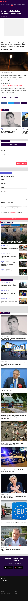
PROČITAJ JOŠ (6, 312)
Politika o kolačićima (5, 593)
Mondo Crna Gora (5, 583)
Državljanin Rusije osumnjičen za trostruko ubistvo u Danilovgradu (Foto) (9, 131)
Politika (5, 8)
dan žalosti (5, 97)
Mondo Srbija (4, 580)
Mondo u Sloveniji (7, 280)
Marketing (17, 589)
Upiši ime (3, 150)
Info (2, 8)
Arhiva (16, 593)
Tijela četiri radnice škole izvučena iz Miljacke (12, 85)
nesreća (16, 97)
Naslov (3, 179)
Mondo (3, 578)
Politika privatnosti (5, 596)
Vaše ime (3, 183)
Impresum (2, 591)
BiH (11, 97)
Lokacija (3, 191)
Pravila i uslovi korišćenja (20, 596)
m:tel (5, 599)
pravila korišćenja (12, 212)
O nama (2, 589)
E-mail (3, 187)
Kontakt (16, 591)
